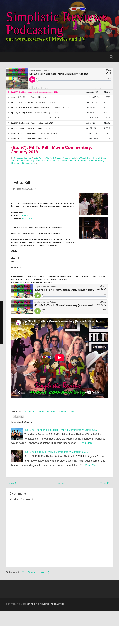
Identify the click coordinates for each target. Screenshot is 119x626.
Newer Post (13, 483)
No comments (28, 163)
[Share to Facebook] (22, 416)
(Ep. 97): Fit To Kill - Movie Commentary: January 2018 (51, 149)
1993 (46, 158)
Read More (86, 443)
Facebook (29, 411)
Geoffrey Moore (33, 160)
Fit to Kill (21, 160)
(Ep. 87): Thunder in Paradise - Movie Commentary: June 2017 (60, 429)
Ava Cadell (81, 158)
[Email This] (14, 416)
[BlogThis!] (16, 416)
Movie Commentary (71, 160)
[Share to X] (19, 416)
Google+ (51, 411)
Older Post (106, 483)
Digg (71, 411)
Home (60, 483)
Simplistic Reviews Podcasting (56, 23)
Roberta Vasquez (89, 160)
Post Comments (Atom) (35, 572)
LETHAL (57, 160)
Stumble (62, 411)
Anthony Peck (69, 158)
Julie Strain (47, 160)
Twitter (40, 411)
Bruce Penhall (93, 158)
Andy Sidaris (56, 158)
